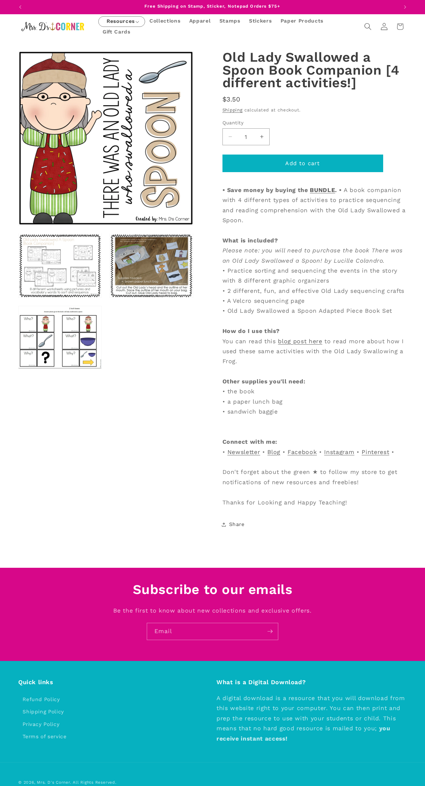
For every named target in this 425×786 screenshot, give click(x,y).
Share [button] (237, 524)
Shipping (232, 109)
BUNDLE (322, 189)
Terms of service (45, 737)
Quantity (233, 122)
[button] (120, 22)
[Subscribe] (270, 631)
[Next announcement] (405, 7)
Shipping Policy (43, 712)
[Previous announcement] (20, 7)
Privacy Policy (41, 725)
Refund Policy (41, 699)
